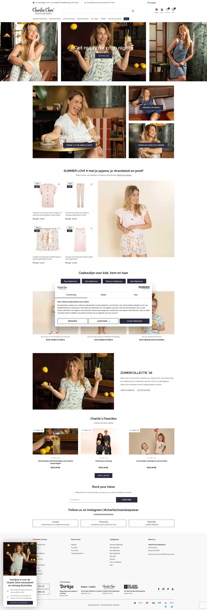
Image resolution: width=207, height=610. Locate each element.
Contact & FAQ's (38, 559)
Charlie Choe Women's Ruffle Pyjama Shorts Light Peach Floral (47, 258)
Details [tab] (103, 295)
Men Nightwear (55, 19)
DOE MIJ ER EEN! (143, 390)
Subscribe (127, 500)
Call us (41, 586)
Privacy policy (37, 571)
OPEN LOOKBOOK (127, 390)
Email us (41, 592)
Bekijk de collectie (124, 175)
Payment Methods (38, 553)
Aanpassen (102, 321)
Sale (126, 19)
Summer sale (103, 56)
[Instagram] (163, 589)
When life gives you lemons (151, 145)
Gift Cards (94, 19)
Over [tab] (136, 295)
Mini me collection (114, 19)
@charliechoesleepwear (103, 514)
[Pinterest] (168, 589)
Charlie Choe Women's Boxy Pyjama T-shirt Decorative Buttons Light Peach (47, 214)
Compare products (77, 553)
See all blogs (103, 475)
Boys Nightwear (83, 19)
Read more (55, 468)
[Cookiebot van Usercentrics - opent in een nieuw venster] (140, 287)
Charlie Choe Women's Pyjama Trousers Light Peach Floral (77, 214)
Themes (103, 19)
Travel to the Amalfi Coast (79, 145)
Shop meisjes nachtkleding (151, 340)
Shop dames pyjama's (55, 340)
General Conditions (39, 565)
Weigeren (72, 321)
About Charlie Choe (39, 544)
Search (133, 11)
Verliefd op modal (151, 108)
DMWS (110, 605)
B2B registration (38, 574)
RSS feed (116, 605)
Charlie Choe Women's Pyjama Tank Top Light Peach (79, 258)
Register (73, 544)
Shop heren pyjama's (103, 340)
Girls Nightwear (69, 19)
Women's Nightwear (40, 19)
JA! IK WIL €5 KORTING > (20, 603)
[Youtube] (172, 589)
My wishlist (74, 550)
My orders (74, 547)
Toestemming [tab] (71, 295)
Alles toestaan (134, 321)
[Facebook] (158, 589)
